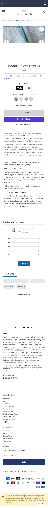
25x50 (19, 88)
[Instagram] (19, 327)
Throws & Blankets (10, 416)
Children (10, 21)
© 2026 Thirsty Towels (11, 472)
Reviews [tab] (10, 273)
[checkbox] (21, 286)
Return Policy (8, 436)
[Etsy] (32, 327)
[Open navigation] (4, 11)
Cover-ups (6, 368)
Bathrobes (27, 365)
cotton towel (19, 350)
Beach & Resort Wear (10, 414)
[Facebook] (15, 327)
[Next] (41, 42)
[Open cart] (45, 3)
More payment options (24, 124)
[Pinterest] (28, 327)
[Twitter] (24, 327)
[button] (24, 238)
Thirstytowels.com (11, 342)
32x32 (27, 88)
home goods (40, 340)
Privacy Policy (8, 439)
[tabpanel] (24, 298)
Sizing (5, 433)
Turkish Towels (22, 357)
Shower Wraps (8, 409)
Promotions (7, 441)
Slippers (5, 422)
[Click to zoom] (41, 29)
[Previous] (6, 42)
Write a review (24, 263)
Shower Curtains (9, 419)
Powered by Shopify (28, 472)
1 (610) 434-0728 (11, 378)
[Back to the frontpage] (4, 21)
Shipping (6, 431)
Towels (34, 365)
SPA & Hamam (8, 411)
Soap (4, 401)
